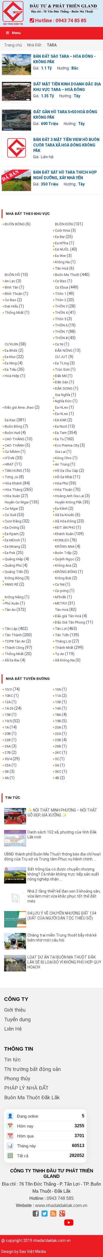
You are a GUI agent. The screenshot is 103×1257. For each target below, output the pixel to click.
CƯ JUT (61, 357)
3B (7, 771)
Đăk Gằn (61, 382)
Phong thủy (17, 1078)
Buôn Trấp (63, 553)
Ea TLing (62, 363)
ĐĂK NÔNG (64, 350)
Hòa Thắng (14, 490)
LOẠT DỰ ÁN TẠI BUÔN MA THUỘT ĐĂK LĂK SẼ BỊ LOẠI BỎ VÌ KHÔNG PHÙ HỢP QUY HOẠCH (64, 962)
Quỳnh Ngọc (64, 559)
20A (58, 727)
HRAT (9, 464)
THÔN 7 (61, 332)
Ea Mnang (12, 546)
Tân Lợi (61, 629)
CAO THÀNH (14, 445)
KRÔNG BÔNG (66, 572)
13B (58, 702)
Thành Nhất (64, 648)
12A (8, 702)
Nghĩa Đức (63, 401)
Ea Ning (11, 363)
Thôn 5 (60, 319)
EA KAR (60, 420)
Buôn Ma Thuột (67, 275)
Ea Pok (10, 553)
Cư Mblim (12, 452)
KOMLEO (62, 540)
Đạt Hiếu (11, 306)
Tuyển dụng (17, 1019)
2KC (58, 753)
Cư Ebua (61, 287)
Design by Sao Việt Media (23, 1251)
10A (58, 689)
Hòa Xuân (12, 496)
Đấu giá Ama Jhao (19, 407)
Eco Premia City (67, 445)
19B (58, 721)
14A (58, 708)
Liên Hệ (13, 1029)
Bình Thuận (14, 294)
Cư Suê (10, 515)
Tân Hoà (61, 268)
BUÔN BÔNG (15, 224)
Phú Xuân (12, 603)
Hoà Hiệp (12, 376)
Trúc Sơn (62, 369)
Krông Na (62, 262)
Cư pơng (62, 591)
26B (58, 746)
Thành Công (14, 648)
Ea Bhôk (11, 350)
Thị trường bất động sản (32, 1069)
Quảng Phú (13, 565)
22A (58, 734)
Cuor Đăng (13, 521)
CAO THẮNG (14, 439)
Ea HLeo (61, 407)
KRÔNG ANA (64, 546)
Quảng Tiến (14, 572)
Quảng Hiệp (14, 559)
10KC (9, 696)
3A (57, 765)
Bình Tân (11, 287)
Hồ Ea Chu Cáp (66, 471)
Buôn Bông (13, 426)
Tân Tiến (62, 635)
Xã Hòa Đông (65, 521)
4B (57, 778)
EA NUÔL (62, 249)
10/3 (8, 689)
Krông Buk (63, 578)
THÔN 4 (61, 313)
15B (8, 715)
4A (7, 778)
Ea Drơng (12, 527)
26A (8, 746)
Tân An (10, 610)
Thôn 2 (60, 300)
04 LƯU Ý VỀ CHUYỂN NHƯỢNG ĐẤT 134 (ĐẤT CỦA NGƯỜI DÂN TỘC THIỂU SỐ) (61, 915)
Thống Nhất (14, 313)
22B (8, 740)
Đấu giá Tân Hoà (68, 616)
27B (8, 753)
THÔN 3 (61, 306)
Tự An (59, 654)
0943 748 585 (60, 1198)
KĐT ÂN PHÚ (65, 527)
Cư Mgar (11, 508)
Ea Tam (61, 433)
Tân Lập (11, 629)
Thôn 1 (60, 294)
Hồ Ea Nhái (63, 477)
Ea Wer (60, 256)
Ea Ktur (10, 357)
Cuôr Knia (62, 230)
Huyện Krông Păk (68, 502)
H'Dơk (10, 458)
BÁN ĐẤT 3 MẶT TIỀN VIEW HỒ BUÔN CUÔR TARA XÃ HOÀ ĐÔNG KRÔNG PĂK (66, 145)
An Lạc (10, 281)
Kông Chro (63, 458)
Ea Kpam (12, 534)
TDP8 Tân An (15, 641)
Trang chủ (13, 45)
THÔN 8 (61, 338)
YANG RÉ (11, 584)
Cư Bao (10, 300)
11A (58, 696)
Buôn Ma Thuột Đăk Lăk (32, 1097)
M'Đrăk (60, 597)
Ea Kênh (61, 508)
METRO (61, 603)
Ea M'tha (61, 243)
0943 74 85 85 (70, 20)
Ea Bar (60, 237)
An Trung (62, 464)
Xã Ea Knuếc (64, 515)
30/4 (8, 759)
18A (58, 715)
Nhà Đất (34, 45)
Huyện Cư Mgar (17, 502)
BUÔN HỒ (12, 275)
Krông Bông (14, 578)
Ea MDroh (12, 540)
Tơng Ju (11, 477)
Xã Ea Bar (12, 660)
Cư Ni (59, 344)
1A (7, 727)
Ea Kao (10, 420)
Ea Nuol (61, 426)
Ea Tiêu (10, 369)
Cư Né (60, 584)
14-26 (9, 708)
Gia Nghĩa (62, 395)
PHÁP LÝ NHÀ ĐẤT (26, 1088)
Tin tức (12, 1059)
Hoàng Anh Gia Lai (69, 496)
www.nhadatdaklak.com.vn (61, 1205)
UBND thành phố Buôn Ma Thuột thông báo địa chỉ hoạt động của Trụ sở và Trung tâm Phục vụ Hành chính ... (52, 856)
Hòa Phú (61, 483)
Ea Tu (59, 439)
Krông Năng (14, 597)
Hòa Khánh (13, 483)
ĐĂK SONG (64, 388)
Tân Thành (13, 635)
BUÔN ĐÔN (64, 224)
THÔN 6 (61, 325)
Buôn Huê (12, 433)
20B (8, 734)
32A (8, 765)
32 (57, 759)
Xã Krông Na (65, 660)
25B (58, 740)
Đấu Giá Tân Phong (70, 622)
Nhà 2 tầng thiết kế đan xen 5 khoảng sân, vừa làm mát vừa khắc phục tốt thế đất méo (64, 896)
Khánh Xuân (64, 534)
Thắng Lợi (63, 641)
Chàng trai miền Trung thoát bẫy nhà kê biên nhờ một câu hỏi (62, 937)
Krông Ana (63, 565)
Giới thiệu (15, 1010)
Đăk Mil (61, 376)
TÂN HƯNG (13, 471)
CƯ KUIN (11, 344)
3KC (58, 771)
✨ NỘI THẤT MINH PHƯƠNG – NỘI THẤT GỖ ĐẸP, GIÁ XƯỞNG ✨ (62, 812)
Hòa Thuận (64, 490)
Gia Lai (60, 452)
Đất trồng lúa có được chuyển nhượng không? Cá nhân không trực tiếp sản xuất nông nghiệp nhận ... (63, 874)
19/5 (8, 721)
